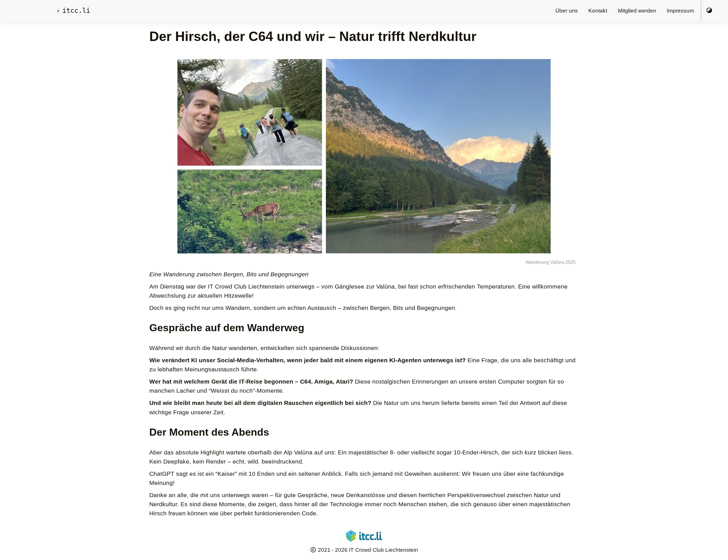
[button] (709, 10)
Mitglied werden (637, 11)
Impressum (680, 11)
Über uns (566, 11)
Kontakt (597, 11)
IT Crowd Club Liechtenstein (383, 550)
